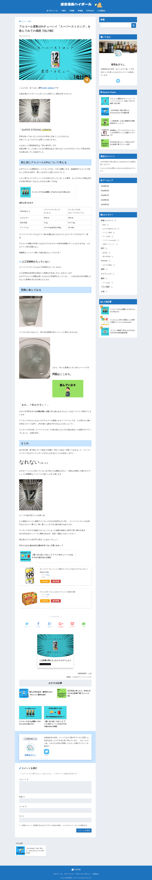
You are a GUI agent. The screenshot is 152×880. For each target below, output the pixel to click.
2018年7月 (105, 195)
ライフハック (107, 274)
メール (23, 806)
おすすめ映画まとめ (111, 229)
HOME (77, 869)
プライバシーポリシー (83, 874)
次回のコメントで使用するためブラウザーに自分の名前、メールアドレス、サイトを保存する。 (55, 825)
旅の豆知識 (108, 256)
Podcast (91, 10)
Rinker (48, 574)
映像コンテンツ (108, 220)
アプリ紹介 (108, 283)
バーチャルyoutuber (110, 240)
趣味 (104, 278)
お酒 (90, 673)
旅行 (64, 10)
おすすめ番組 (108, 265)
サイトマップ (69, 874)
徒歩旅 (106, 253)
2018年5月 (105, 205)
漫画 (72, 10)
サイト (21, 816)
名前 (22, 797)
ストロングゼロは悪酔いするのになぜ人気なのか (116, 168)
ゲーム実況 (108, 236)
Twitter (46, 755)
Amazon (45, 581)
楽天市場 (56, 581)
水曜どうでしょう (110, 244)
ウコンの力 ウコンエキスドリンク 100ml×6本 (57, 592)
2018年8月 (105, 191)
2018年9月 (105, 186)
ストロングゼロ (86, 677)
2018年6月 (105, 200)
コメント (23, 779)
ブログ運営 (106, 287)
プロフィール (53, 10)
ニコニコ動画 (108, 232)
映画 (81, 10)
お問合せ (102, 10)
